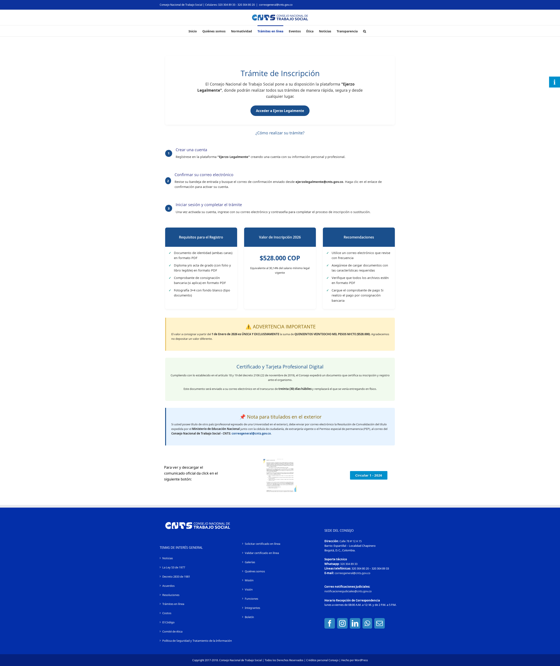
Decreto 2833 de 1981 (176, 576)
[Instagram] (342, 623)
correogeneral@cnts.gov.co (275, 5)
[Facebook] (329, 623)
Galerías (250, 562)
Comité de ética (172, 631)
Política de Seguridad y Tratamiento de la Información (197, 641)
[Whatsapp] (367, 623)
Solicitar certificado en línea (262, 544)
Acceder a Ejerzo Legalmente (280, 111)
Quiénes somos (255, 571)
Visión (249, 589)
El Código (168, 622)
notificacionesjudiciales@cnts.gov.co (348, 591)
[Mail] (379, 623)
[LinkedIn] (355, 623)
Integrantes (252, 608)
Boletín (249, 617)
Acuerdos (168, 586)
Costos (166, 613)
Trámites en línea (173, 604)
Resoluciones (170, 595)
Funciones (251, 599)
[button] (364, 30)
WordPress (361, 660)
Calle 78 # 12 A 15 (351, 541)
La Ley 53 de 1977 (173, 567)
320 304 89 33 (348, 564)
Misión (249, 580)
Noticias (167, 558)
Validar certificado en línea (262, 553)
